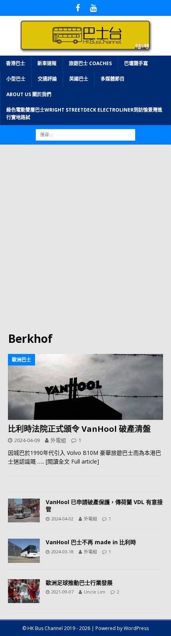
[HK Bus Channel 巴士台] (85, 50)
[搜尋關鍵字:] (85, 134)
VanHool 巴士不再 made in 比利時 (91, 542)
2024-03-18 (62, 552)
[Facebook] (78, 8)
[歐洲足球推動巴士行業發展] (24, 591)
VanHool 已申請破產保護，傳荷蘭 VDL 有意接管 (104, 505)
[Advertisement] (85, 242)
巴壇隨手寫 (136, 63)
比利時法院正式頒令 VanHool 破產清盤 (79, 428)
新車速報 (46, 63)
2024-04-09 (27, 440)
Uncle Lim (94, 592)
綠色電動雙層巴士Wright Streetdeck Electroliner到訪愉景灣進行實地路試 (84, 113)
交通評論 (47, 78)
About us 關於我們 (28, 94)
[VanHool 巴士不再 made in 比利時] (24, 551)
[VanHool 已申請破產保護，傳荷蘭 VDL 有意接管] (24, 510)
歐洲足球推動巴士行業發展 (79, 582)
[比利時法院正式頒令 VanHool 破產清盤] (85, 387)
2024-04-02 (62, 519)
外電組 (58, 440)
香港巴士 (15, 63)
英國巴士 (78, 78)
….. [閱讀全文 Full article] (68, 461)
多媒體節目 (112, 78)
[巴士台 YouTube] (93, 8)
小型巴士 (15, 78)
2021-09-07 (62, 592)
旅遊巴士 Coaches (90, 63)
